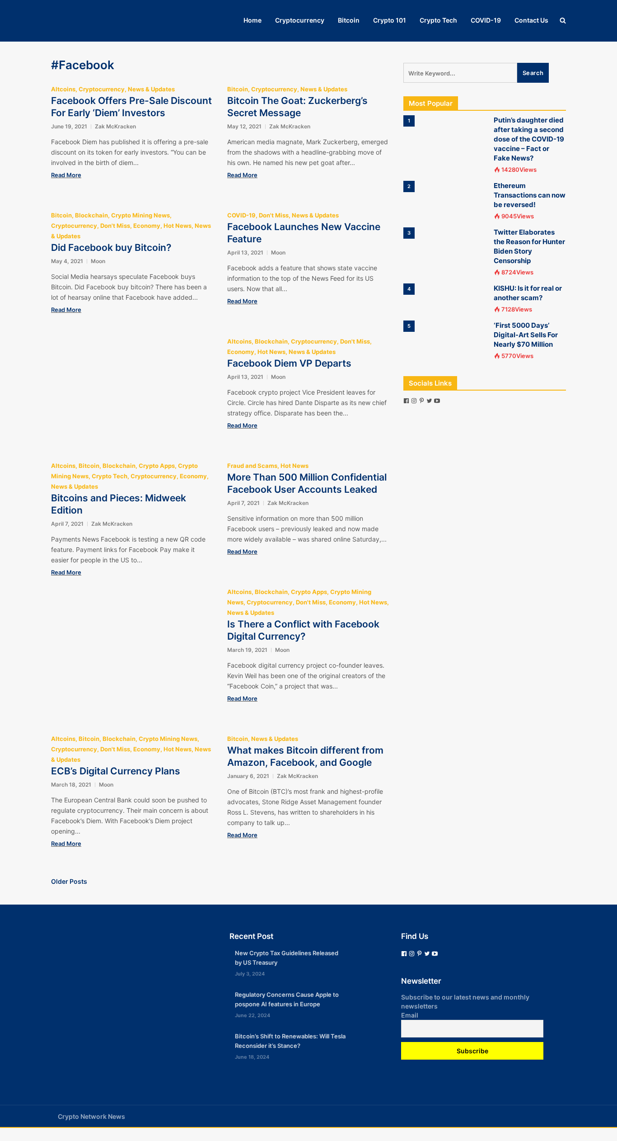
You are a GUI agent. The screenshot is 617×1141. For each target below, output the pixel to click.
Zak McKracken (115, 126)
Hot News (178, 225)
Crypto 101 (389, 20)
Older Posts (69, 881)
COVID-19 (486, 20)
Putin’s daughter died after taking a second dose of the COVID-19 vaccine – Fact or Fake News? (529, 139)
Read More (66, 175)
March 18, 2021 (71, 784)
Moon (98, 261)
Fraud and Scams (252, 465)
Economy (146, 225)
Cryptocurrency (299, 20)
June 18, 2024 (252, 1057)
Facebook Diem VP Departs (289, 363)
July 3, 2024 (250, 974)
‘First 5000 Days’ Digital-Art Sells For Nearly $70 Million (526, 335)
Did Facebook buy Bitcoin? (111, 247)
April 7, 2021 (67, 523)
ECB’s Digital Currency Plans (115, 771)
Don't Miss (115, 225)
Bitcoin (349, 20)
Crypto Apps (157, 465)
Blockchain (91, 215)
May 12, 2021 (244, 126)
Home (252, 20)
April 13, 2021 (245, 252)
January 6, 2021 (248, 776)
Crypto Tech (438, 20)
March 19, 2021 (247, 649)
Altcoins (63, 89)
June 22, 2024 (252, 1015)
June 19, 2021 (69, 126)
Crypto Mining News (140, 215)
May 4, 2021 (67, 261)
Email (409, 1015)
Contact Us (531, 20)
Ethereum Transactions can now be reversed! (530, 195)
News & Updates (151, 89)
